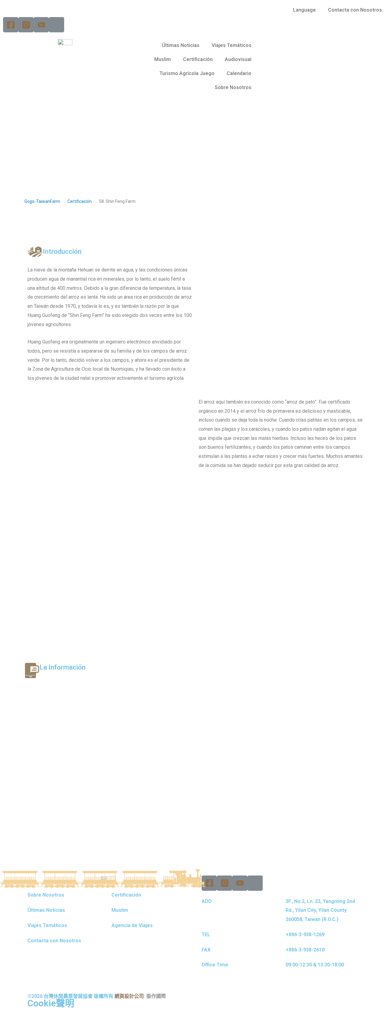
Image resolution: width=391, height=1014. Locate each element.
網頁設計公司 (129, 996)
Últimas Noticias (180, 45)
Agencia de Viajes (132, 925)
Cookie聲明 (50, 1003)
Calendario (239, 73)
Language (304, 10)
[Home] (56, 24)
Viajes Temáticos (231, 45)
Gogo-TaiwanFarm (42, 201)
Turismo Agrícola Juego (186, 73)
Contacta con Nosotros (355, 10)
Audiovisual (238, 59)
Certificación (198, 59)
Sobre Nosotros (233, 87)
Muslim (162, 59)
